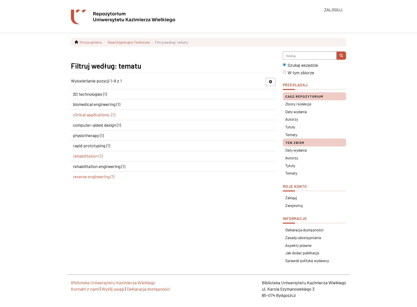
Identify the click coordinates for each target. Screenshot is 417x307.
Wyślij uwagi (113, 289)
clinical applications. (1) (94, 114)
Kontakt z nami (85, 289)
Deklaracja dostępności (304, 229)
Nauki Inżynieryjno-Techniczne (129, 42)
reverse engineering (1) (93, 176)
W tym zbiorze (301, 72)
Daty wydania (296, 111)
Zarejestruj (294, 205)
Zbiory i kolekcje (298, 104)
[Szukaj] (341, 55)
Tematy (291, 134)
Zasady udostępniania (303, 237)
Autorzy (291, 119)
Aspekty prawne (298, 245)
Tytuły (290, 126)
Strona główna (90, 42)
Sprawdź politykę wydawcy (307, 260)
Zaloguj (291, 197)
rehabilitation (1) (88, 156)
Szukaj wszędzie (303, 65)
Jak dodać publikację (302, 252)
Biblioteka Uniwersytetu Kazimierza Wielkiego (113, 282)
